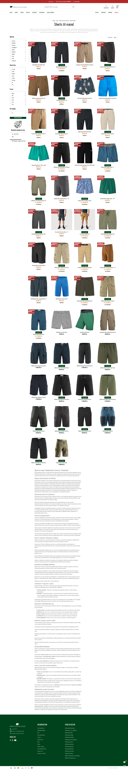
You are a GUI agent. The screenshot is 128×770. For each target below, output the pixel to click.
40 (12, 84)
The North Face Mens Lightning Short (85, 267)
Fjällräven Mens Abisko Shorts (38, 334)
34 (12, 82)
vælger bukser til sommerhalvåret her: (52, 581)
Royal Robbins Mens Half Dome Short (39, 234)
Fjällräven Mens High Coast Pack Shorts (61, 399)
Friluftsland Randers (69, 746)
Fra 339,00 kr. (107, 236)
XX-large (13, 80)
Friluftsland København (70, 728)
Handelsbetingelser (41, 730)
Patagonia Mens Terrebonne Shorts (38, 265)
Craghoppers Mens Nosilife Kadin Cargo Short (84, 65)
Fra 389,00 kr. (84, 202)
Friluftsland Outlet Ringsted (71, 739)
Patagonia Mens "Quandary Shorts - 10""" (61, 198)
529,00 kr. (84, 334)
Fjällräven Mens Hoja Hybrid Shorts (84, 399)
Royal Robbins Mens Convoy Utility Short (84, 301)
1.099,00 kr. (38, 367)
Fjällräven (14, 52)
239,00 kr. (38, 301)
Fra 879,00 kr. (107, 303)
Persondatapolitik (41, 735)
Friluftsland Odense (69, 753)
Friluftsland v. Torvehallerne (71, 730)
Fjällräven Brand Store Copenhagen (72, 756)
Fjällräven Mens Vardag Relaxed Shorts (61, 367)
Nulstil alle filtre (18, 117)
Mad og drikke (50, 12)
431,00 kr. (84, 66)
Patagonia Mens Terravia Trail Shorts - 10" (108, 267)
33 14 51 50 (14, 729)
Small (13, 71)
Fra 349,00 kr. (84, 236)
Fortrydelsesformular (41, 749)
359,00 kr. (84, 100)
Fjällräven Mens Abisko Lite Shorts (84, 431)
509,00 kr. (38, 236)
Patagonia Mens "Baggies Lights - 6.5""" (107, 198)
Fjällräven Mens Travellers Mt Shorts (62, 431)
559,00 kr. (61, 102)
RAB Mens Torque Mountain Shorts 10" (38, 200)
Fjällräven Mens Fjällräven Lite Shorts (39, 397)
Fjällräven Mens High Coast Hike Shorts (38, 462)
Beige (13, 93)
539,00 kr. (38, 66)
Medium (13, 73)
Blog (38, 742)
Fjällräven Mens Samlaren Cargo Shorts (38, 365)
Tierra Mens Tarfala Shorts (85, 234)
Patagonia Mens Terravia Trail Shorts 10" (107, 67)
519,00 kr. (107, 100)
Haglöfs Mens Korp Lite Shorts (61, 67)
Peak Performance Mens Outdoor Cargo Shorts (107, 98)
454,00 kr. (61, 234)
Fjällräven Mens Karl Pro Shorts (39, 431)
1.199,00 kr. (39, 399)
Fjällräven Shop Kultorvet (70, 758)
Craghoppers (14, 47)
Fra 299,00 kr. (84, 269)
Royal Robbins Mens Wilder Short (38, 65)
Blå (12, 95)
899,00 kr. (61, 401)
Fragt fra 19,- (51, 1)
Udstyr (28, 12)
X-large (13, 78)
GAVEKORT (103, 12)
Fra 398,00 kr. (107, 169)
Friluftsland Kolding (69, 749)
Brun (13, 97)
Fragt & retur (40, 751)
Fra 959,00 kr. (61, 169)
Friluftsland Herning (69, 751)
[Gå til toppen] (124, 766)
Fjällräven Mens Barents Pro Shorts (107, 301)
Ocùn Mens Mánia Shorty (84, 332)
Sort (13, 104)
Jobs (38, 733)
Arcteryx (13, 41)
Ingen (115, 37)
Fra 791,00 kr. (61, 269)
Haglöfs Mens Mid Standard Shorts (84, 131)
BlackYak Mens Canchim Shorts (62, 299)
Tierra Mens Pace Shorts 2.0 (61, 100)
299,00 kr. (107, 200)
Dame (11, 12)
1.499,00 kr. (84, 367)
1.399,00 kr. (108, 433)
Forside (54, 20)
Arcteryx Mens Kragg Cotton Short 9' (39, 133)
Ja (12, 113)
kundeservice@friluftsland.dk (15, 139)
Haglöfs (13, 54)
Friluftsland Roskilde (69, 737)
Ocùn (13, 58)
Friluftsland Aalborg (69, 744)
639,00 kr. (107, 68)
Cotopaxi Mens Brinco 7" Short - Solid (39, 165)
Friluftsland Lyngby (69, 735)
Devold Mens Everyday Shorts (61, 332)
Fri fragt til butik (76, 1)
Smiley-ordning (40, 746)
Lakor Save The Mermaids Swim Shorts (84, 98)
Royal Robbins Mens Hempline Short (108, 234)
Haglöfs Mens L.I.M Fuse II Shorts (107, 133)
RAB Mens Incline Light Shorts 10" (38, 98)
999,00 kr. (61, 369)
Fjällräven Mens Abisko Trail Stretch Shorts (108, 399)
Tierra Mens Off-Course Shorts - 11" (61, 232)
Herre (16, 12)
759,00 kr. (38, 135)
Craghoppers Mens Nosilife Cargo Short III (108, 332)
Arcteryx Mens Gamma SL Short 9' (61, 133)
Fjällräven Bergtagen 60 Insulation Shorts (85, 365)
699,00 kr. (107, 334)
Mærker (110, 12)
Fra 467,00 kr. (61, 68)
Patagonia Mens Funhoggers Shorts (84, 200)
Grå (12, 102)
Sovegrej (34, 12)
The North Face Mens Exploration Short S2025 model (85, 165)
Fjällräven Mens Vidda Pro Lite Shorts (62, 267)
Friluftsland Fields (69, 733)
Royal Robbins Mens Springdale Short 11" (38, 299)
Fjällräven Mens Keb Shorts (108, 431)
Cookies (39, 737)
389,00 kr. (107, 135)
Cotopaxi (13, 45)
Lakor (13, 56)
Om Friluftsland (40, 728)
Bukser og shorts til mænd (64, 20)
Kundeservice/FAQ (41, 753)
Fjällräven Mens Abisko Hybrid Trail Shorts (62, 167)
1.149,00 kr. (108, 401)
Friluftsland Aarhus (69, 742)
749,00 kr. (61, 334)
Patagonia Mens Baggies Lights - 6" (107, 167)
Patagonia (14, 60)
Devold (13, 49)
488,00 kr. (38, 100)
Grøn (13, 100)
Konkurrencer (40, 739)
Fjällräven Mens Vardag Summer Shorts (107, 367)
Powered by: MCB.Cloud (113, 768)
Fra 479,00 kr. (107, 269)
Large (13, 76)
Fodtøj (22, 12)
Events (97, 12)
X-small (13, 69)
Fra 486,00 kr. (38, 202)
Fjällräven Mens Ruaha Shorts (61, 462)
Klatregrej (41, 12)
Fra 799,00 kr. (38, 336)
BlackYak (13, 43)
